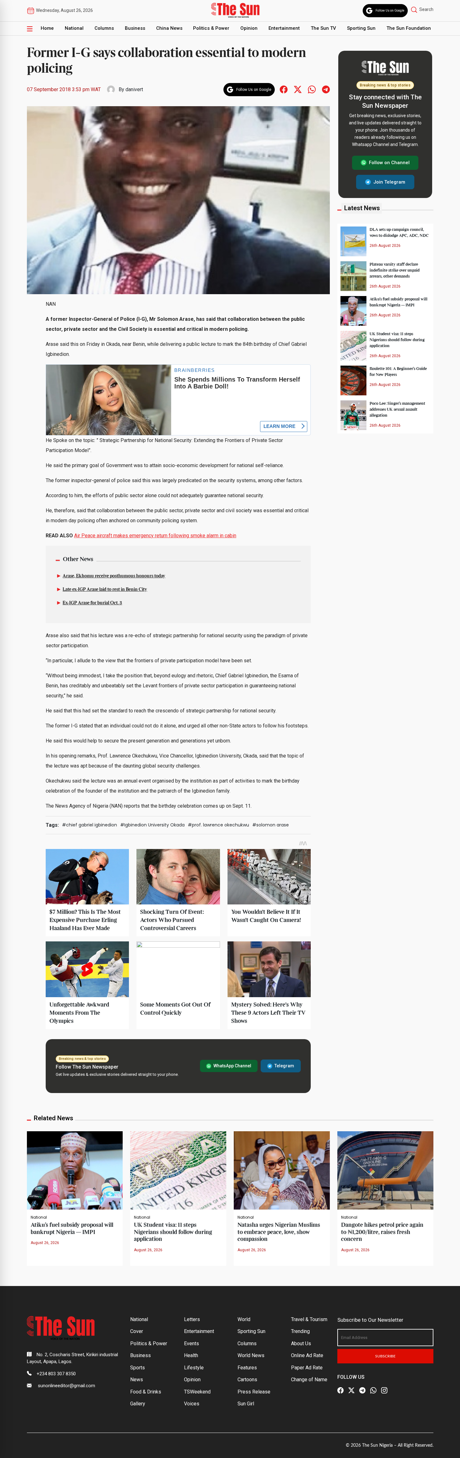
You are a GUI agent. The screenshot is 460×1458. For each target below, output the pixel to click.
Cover (136, 1331)
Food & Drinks (145, 1392)
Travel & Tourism (309, 1319)
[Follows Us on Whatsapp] (312, 89)
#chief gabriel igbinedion (89, 825)
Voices (191, 1404)
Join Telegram (389, 182)
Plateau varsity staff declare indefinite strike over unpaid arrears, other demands (395, 270)
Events (191, 1343)
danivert (134, 89)
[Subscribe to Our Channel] (362, 1390)
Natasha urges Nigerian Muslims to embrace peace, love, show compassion (279, 1232)
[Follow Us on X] (351, 1390)
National (74, 28)
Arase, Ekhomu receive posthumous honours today (114, 576)
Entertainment (284, 28)
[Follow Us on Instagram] (384, 1390)
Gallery (137, 1404)
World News (251, 1355)
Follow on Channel (389, 162)
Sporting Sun (361, 28)
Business (135, 28)
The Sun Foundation (408, 28)
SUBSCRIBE (385, 1356)
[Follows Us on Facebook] (284, 89)
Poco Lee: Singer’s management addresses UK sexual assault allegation (397, 409)
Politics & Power (211, 28)
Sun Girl (246, 1404)
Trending (300, 1331)
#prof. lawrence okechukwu (218, 825)
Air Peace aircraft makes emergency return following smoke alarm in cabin (155, 536)
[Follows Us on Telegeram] (326, 89)
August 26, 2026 (45, 1243)
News (136, 1379)
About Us (301, 1343)
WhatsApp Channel (232, 1065)
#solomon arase (270, 825)
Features (247, 1368)
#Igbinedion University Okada (152, 825)
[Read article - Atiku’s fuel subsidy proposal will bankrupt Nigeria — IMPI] (75, 1170)
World (244, 1319)
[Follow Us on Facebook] (340, 1390)
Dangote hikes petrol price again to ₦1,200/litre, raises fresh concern (382, 1232)
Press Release (254, 1392)
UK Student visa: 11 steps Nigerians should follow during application (397, 339)
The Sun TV (323, 28)
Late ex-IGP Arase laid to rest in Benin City (105, 589)
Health (191, 1355)
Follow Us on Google (390, 10)
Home (47, 28)
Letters (192, 1319)
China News (169, 28)
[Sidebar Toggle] (30, 28)
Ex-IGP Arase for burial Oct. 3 (92, 603)
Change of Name (309, 1379)
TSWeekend (197, 1392)
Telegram (284, 1065)
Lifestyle (194, 1368)
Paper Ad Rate (307, 1368)
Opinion (249, 28)
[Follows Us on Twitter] (298, 89)
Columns (104, 28)
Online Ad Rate (307, 1355)
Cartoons (247, 1379)
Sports (137, 1368)
